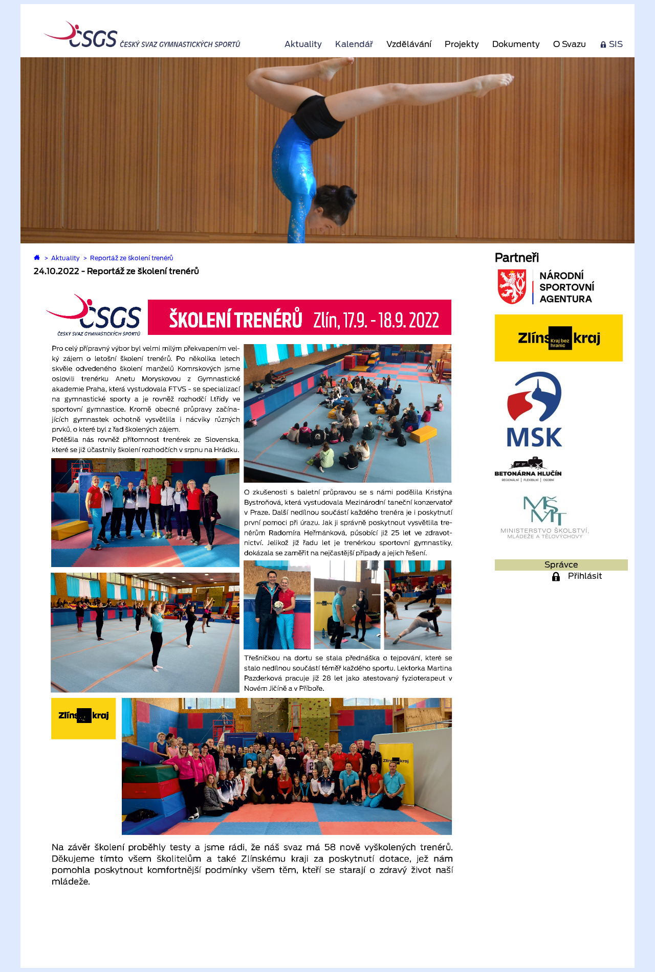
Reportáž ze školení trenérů (131, 258)
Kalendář (354, 44)
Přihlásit (585, 576)
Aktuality (303, 44)
